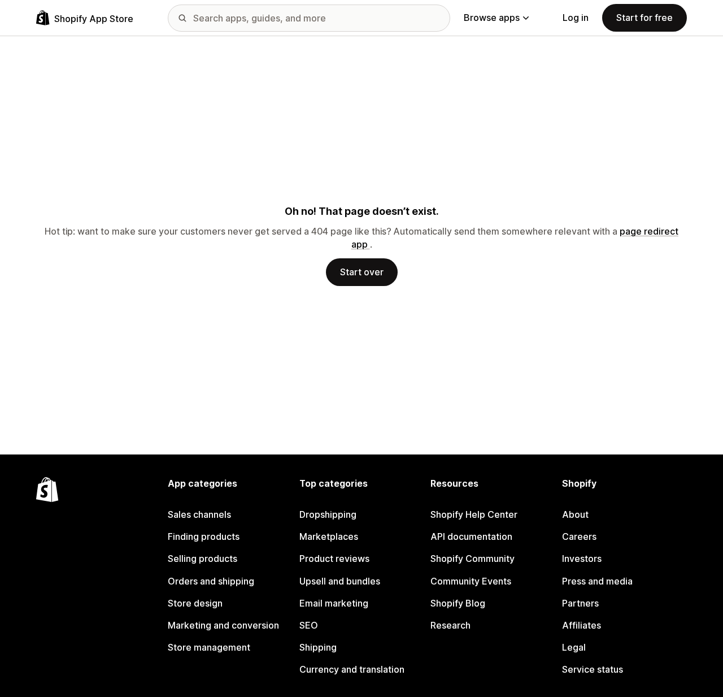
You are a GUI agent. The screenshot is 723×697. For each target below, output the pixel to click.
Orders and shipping (211, 581)
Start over (362, 272)
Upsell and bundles (339, 581)
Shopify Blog (457, 603)
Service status (592, 669)
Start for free (644, 17)
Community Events (470, 581)
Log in (576, 17)
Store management (209, 647)
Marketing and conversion (223, 625)
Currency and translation (351, 669)
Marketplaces (328, 536)
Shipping (318, 647)
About (575, 514)
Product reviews (334, 558)
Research (450, 625)
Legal (574, 647)
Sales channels (199, 514)
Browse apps (492, 17)
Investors (582, 558)
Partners (580, 603)
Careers (579, 536)
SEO (308, 625)
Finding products (203, 536)
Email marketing (333, 603)
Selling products (202, 558)
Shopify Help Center (473, 514)
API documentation (471, 536)
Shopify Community (472, 558)
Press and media (597, 581)
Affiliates (581, 625)
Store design (195, 603)
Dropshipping (327, 514)
